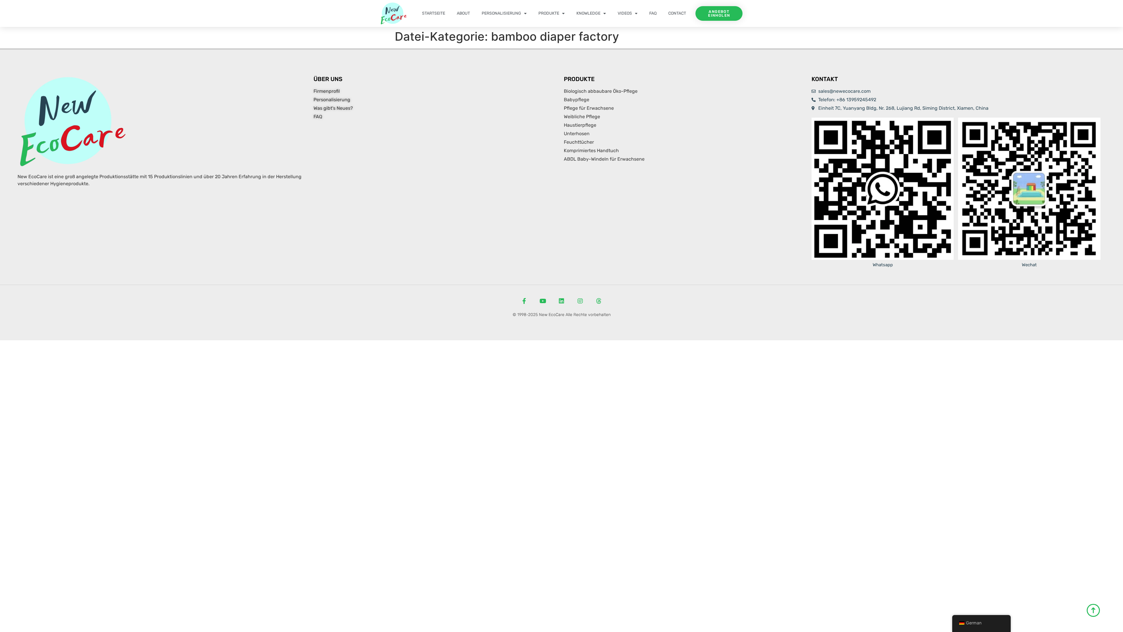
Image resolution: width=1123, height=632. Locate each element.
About (463, 13)
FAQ (653, 13)
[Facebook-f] (524, 301)
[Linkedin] (561, 301)
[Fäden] (599, 301)
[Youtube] (543, 301)
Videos (625, 13)
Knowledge (588, 13)
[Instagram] (580, 301)
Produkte (548, 13)
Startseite (433, 13)
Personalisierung (501, 13)
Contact (677, 13)
